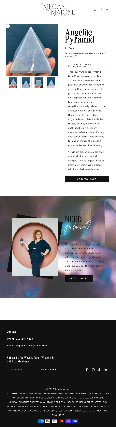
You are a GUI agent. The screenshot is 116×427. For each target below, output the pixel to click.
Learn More (78, 278)
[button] (95, 10)
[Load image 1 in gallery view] (13, 82)
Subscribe (49, 369)
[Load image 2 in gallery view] (26, 82)
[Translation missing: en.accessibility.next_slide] (54, 50)
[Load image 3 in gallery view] (38, 82)
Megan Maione (62, 389)
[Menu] (8, 10)
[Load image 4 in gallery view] (51, 82)
